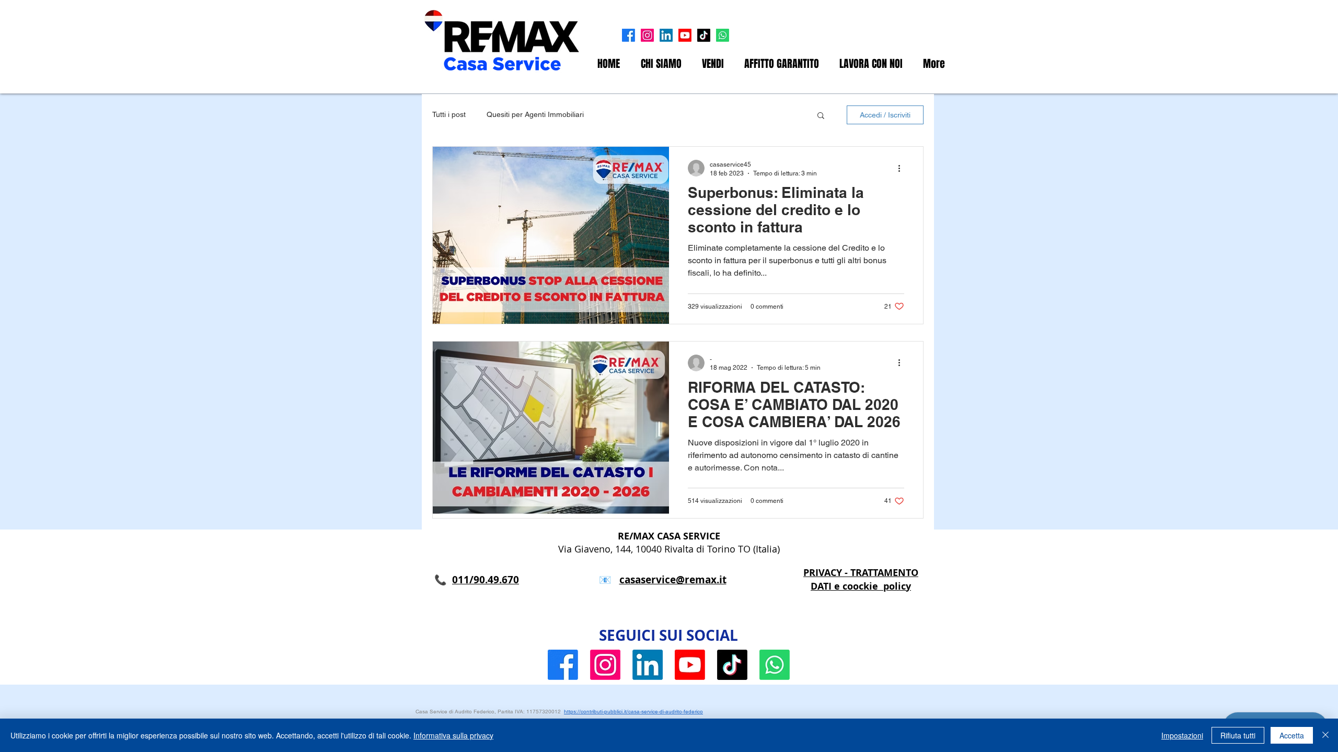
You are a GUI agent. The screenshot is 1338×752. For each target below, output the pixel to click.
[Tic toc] (703, 35)
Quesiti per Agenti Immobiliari (535, 114)
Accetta (1291, 735)
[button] (821, 116)
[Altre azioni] (902, 168)
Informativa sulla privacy (453, 735)
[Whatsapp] (722, 35)
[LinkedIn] (666, 35)
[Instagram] (647, 35)
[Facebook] (628, 35)
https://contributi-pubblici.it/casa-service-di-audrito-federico (633, 711)
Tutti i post (449, 114)
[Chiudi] (1325, 735)
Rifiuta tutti (1237, 735)
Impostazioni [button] (1182, 735)
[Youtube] (684, 35)
